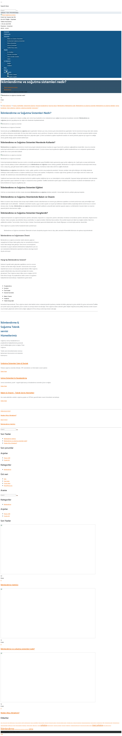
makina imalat (29, 725)
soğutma (18, 108)
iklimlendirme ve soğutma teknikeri (105, 106)
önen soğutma (11, 108)
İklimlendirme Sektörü (8, 424)
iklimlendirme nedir (70, 106)
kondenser (3, 108)
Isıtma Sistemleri (12, 45)
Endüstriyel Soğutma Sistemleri (15, 41)
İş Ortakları (10, 52)
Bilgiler (6, 50)
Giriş (5, 479)
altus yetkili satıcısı (11, 723)
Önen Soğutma (6, 106)
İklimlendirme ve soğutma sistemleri (86, 106)
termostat (35, 108)
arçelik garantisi (27, 723)
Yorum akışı (7, 483)
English (15, 77)
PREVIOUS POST (6, 411)
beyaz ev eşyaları (42, 723)
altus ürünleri (18, 723)
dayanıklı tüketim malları (61, 723)
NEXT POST (4, 420)
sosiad (39, 725)
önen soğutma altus (107, 725)
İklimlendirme (61, 106)
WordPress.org (8, 486)
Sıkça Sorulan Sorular (13, 56)
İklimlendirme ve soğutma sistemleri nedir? (15, 441)
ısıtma (117, 106)
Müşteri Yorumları (12, 54)
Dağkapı (9, 65)
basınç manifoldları (18, 106)
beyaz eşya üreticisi (53, 723)
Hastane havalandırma (42, 106)
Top (2, 734)
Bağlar (9, 63)
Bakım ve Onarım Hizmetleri (15, 39)
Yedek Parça (68, 725)
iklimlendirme (7, 90)
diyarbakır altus (70, 723)
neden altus (34, 725)
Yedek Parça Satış (12, 48)
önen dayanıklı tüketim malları (86, 725)
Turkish (15, 74)
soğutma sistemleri (26, 108)
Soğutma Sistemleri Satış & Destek (14, 363)
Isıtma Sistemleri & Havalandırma (14, 378)
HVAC (103, 723)
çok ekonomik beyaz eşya (75, 725)
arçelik (22, 723)
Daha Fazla (4, 371)
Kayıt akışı (6, 481)
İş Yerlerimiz (7, 61)
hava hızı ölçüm (53, 106)
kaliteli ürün (10, 725)
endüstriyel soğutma (29, 106)
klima (14, 725)
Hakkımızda (7, 34)
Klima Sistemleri (11, 43)
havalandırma (99, 723)
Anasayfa (6, 32)
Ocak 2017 (7, 460)
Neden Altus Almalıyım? (8, 415)
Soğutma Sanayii (50, 725)
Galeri (8, 59)
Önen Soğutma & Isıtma (10, 87)
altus (2, 723)
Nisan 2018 (7, 458)
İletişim (6, 70)
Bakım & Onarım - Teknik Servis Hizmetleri (17, 392)
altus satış (5, 723)
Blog (5, 68)
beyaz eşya (47, 723)
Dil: (5, 72)
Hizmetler (6, 36)
